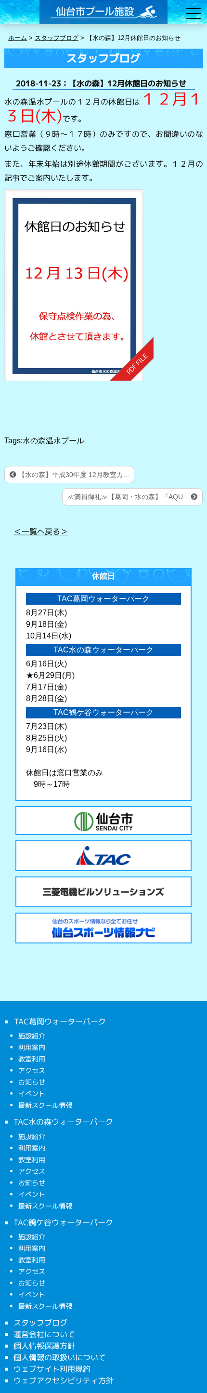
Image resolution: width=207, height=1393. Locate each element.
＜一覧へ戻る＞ (41, 531)
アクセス (31, 1070)
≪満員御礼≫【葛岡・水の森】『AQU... (129, 497)
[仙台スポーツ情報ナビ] (103, 928)
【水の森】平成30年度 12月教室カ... (72, 474)
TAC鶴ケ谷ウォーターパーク (63, 1222)
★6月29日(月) (50, 675)
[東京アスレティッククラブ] (103, 855)
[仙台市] (103, 821)
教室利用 (31, 1058)
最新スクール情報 (45, 1105)
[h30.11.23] (78, 285)
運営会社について (44, 1334)
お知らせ (31, 1082)
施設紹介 (31, 1035)
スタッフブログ (40, 1322)
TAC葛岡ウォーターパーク (59, 1021)
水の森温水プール (53, 441)
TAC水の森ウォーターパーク (63, 1121)
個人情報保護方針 (44, 1345)
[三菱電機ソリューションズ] (103, 891)
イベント (31, 1093)
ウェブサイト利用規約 (52, 1369)
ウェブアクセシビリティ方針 (63, 1380)
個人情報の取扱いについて (59, 1357)
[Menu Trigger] (194, 13)
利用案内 (31, 1047)
